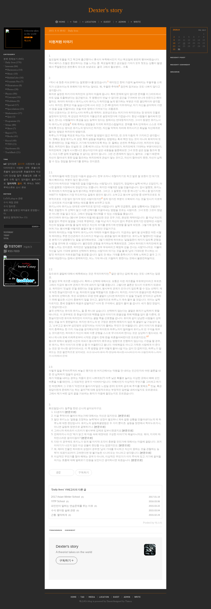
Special (13, 105)
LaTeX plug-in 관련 (13, 198)
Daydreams (12, 148)
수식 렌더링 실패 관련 (63, 510)
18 (184, 43)
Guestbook (105, 22)
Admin (120, 22)
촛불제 (7, 171)
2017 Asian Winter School (65, 496)
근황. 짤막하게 (59, 515)
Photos (12, 89)
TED (11, 144)
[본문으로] (70, 412)
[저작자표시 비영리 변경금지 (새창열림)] (97, 472)
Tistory (128, 601)
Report (10, 133)
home (73, 597)
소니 (18, 187)
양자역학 (11, 183)
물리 (20, 183)
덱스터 (82, 601)
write (137, 597)
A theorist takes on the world (74, 552)
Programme (12, 121)
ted (5, 164)
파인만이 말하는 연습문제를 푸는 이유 (72, 505)
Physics (11, 93)
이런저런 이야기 (61, 41)
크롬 (35, 175)
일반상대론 (17, 171)
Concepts (14, 97)
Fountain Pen (15, 81)
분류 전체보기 (14, 59)
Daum (110, 601)
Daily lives (73, 30)
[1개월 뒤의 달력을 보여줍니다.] (204, 30)
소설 (38, 164)
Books (12, 136)
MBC (37, 183)
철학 (19, 175)
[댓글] (70, 530)
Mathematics (13, 113)
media (92, 597)
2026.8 (176, 30)
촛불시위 (35, 168)
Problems (13, 101)
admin (127, 597)
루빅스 (30, 183)
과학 (27, 168)
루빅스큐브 (9, 187)
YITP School (58, 501)
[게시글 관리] (69, 472)
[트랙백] (56, 530)
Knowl (10, 140)
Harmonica (14, 70)
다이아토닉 (9, 168)
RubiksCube (15, 77)
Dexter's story (105, 10)
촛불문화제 (29, 171)
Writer (10, 125)
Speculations (15, 109)
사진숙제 (30, 164)
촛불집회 (27, 175)
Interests (11, 66)
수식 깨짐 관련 (11, 202)
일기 (17, 179)
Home (60, 22)
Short (11, 128)
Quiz (11, 116)
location (104, 597)
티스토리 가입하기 (18, 246)
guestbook (116, 597)
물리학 (21, 164)
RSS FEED (12, 251)
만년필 (12, 175)
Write (135, 22)
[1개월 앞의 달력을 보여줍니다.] (199, 30)
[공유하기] (64, 472)
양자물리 (25, 179)
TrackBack (12, 152)
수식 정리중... (10, 206)
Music (12, 73)
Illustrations (14, 85)
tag (82, 597)
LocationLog (89, 22)
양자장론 (11, 164)
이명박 (19, 168)
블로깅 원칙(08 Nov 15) (15, 217)
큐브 (23, 187)
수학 (11, 179)
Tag (73, 22)
